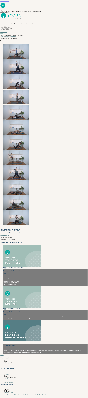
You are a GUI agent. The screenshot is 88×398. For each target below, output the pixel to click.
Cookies (37, 394)
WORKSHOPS (12, 11)
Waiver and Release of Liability (20, 394)
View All (15, 38)
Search (5, 11)
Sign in (39, 11)
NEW (8, 11)
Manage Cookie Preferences (45, 394)
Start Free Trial (3, 32)
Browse (2, 11)
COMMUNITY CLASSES (26, 11)
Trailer (1, 34)
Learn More (7, 363)
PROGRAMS (18, 11)
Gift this (2, 36)
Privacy (33, 394)
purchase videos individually (11, 36)
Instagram (12, 394)
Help (28, 394)
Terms (30, 394)
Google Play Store (9, 382)
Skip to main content (4, 1)
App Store (7, 374)
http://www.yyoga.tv (9, 392)
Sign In (8, 12)
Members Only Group (5, 394)
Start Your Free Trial (4, 235)
